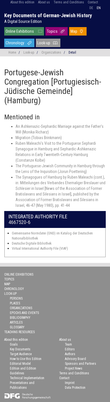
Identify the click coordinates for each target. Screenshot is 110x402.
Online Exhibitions (20, 31)
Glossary (17, 327)
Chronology (15, 43)
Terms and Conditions (69, 2)
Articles (16, 322)
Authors (70, 354)
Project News (73, 368)
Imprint (69, 383)
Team (68, 344)
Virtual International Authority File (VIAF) (40, 248)
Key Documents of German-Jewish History (48, 15)
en (99, 8)
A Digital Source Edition (23, 21)
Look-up (43, 43)
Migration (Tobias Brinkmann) (39, 137)
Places (15, 303)
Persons (16, 298)
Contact (93, 2)
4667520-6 (19, 222)
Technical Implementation (27, 378)
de (91, 8)
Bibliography (20, 318)
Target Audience (21, 354)
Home (12, 52)
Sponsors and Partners (80, 364)
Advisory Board (75, 359)
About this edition (22, 2)
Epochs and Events (24, 313)
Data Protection (75, 388)
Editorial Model (20, 364)
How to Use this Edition (25, 359)
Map (74, 31)
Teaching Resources (19, 332)
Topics (52, 31)
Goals (14, 344)
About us (44, 2)
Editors (70, 349)
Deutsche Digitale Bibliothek (32, 243)
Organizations (51, 52)
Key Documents (20, 349)
